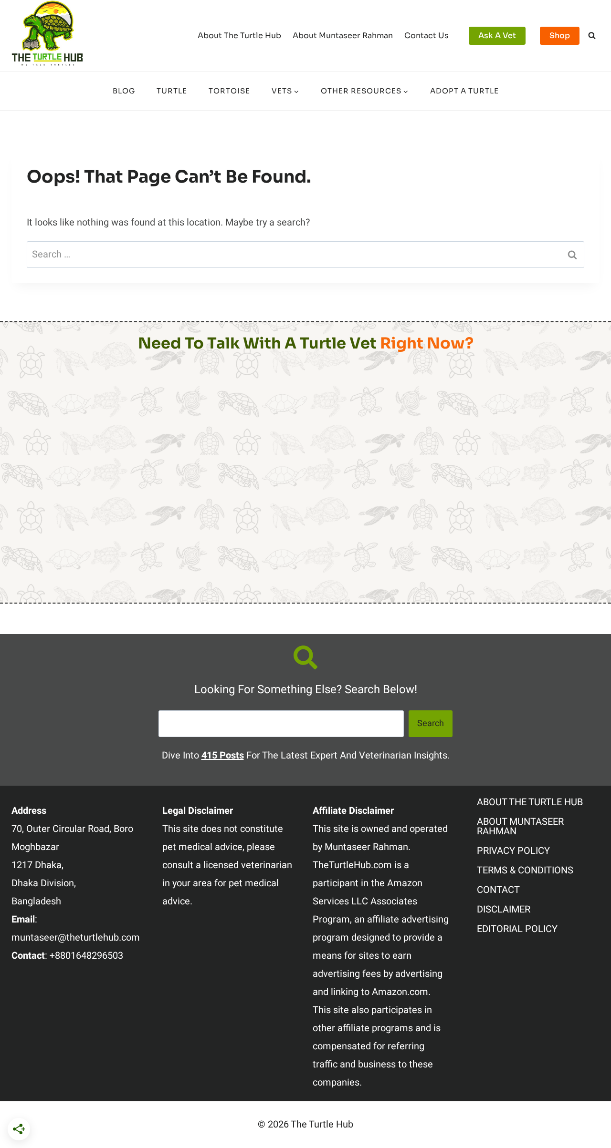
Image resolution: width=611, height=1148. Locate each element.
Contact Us (426, 36)
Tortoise (229, 90)
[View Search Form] (592, 35)
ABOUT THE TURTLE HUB (530, 802)
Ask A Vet (497, 36)
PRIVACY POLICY (513, 851)
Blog (124, 90)
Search (430, 723)
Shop (559, 36)
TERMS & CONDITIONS (525, 870)
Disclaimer (503, 909)
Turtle (172, 90)
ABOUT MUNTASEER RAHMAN (520, 826)
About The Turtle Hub (239, 36)
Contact (498, 890)
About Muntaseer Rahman (343, 36)
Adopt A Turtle (464, 90)
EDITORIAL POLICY (517, 929)
